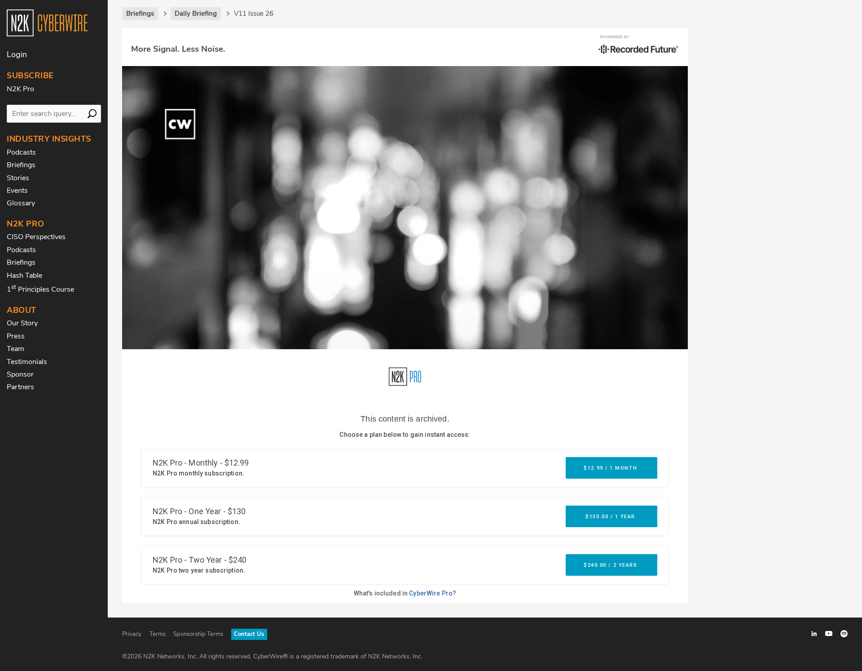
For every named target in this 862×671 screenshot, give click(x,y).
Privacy (131, 634)
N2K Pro (20, 89)
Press (16, 336)
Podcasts (21, 152)
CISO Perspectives (36, 237)
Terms (158, 634)
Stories (18, 178)
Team (15, 349)
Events (17, 191)
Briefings (21, 165)
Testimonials (27, 362)
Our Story (22, 323)
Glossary (21, 203)
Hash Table (24, 275)
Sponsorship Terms (198, 634)
